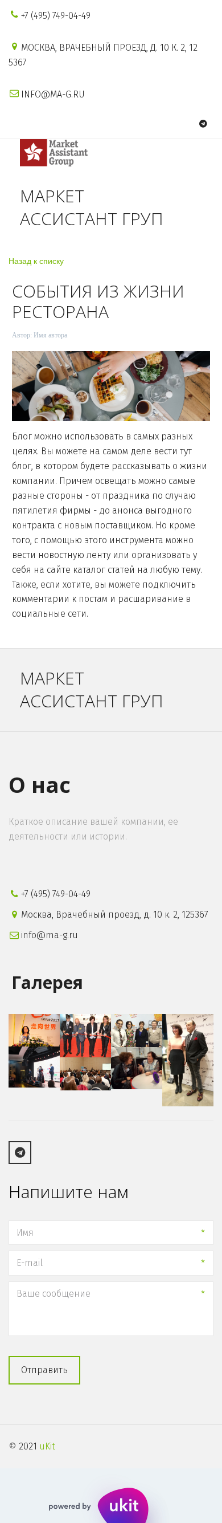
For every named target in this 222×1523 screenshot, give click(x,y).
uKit (47, 1446)
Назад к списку (36, 260)
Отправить (44, 1370)
